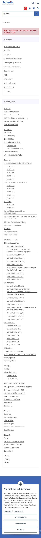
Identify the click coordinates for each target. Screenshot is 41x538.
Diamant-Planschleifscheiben (15, 222)
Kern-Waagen (9, 424)
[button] (30, 8)
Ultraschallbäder (10, 372)
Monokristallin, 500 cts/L (15, 261)
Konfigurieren (20, 523)
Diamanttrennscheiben (12, 115)
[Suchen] (36, 13)
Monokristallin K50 (13, 329)
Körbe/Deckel (12, 375)
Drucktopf (7, 133)
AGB (5, 75)
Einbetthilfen (9, 139)
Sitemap (7, 91)
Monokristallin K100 (14, 332)
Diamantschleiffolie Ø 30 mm (14, 393)
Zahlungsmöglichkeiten (12, 63)
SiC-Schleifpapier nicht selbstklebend (18, 163)
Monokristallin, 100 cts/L (15, 255)
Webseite (7, 55)
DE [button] (33, 3)
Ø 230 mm (10, 169)
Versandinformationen (12, 67)
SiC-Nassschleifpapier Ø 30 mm (15, 390)
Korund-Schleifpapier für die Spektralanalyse (14, 212)
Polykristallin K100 (13, 345)
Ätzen (6, 438)
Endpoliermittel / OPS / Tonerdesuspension (20, 354)
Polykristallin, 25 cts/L (14, 264)
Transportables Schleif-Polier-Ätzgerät (18, 387)
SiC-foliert (7, 201)
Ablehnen (20, 530)
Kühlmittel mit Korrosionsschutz (16, 118)
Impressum (7, 511)
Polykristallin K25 (13, 338)
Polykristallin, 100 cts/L (15, 273)
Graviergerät (8, 420)
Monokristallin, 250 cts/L (15, 258)
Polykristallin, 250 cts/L (15, 276)
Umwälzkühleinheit (11, 124)
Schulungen (8, 406)
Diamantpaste (9, 322)
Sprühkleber (8, 451)
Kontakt (7, 50)
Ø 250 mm (10, 173)
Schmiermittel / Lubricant (13, 351)
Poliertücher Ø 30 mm (12, 399)
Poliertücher (8, 348)
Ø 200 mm (10, 166)
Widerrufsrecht (9, 83)
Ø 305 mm (10, 195)
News (7, 459)
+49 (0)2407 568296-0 (12, 46)
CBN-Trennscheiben (11, 112)
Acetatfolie (8, 403)
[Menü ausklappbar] (38, 2)
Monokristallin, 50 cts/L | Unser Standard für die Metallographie (19, 250)
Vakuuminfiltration (11, 152)
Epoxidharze (11, 145)
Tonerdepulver (9, 358)
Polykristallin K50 (13, 342)
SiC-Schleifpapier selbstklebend (15, 182)
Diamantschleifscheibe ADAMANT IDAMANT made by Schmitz (20, 217)
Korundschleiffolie (11, 235)
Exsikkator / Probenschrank (14, 441)
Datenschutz (18, 511)
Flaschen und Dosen (11, 448)
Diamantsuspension (11, 243)
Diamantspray (9, 283)
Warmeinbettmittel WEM (13, 155)
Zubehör (7, 228)
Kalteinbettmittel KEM (12, 142)
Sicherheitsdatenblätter (13, 59)
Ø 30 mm (10, 198)
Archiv (7, 456)
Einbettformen (9, 136)
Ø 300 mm (10, 176)
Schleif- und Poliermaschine (14, 427)
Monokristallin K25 (13, 326)
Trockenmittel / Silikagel (13, 444)
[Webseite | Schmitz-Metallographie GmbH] (25, 8)
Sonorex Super (12, 379)
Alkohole (7, 369)
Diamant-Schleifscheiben (13, 225)
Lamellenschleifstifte (11, 396)
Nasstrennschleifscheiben (13, 121)
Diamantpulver (9, 361)
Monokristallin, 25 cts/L (15, 246)
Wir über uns (9, 87)
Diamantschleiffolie (11, 232)
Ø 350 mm (10, 179)
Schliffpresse (9, 430)
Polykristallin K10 (13, 335)
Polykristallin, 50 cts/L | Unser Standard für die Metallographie (21, 269)
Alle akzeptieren (21, 517)
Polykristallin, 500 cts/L (15, 279)
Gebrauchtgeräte (10, 417)
